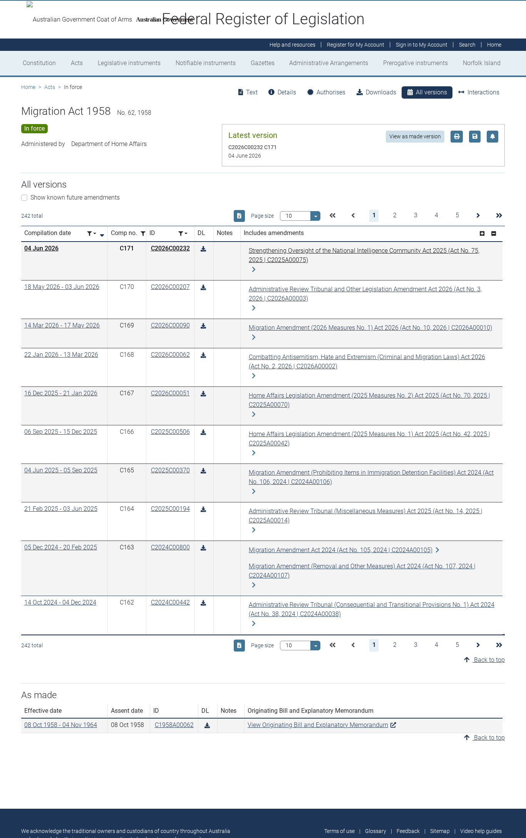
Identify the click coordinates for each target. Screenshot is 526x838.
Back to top (488, 659)
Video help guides (481, 831)
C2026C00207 (170, 287)
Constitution (39, 63)
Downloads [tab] (381, 92)
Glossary (375, 831)
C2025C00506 (170, 431)
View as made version (415, 136)
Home (28, 87)
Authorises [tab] (331, 92)
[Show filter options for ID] (183, 234)
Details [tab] (287, 92)
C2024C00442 (170, 602)
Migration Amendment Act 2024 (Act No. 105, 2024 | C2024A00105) (340, 550)
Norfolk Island (482, 63)
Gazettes (263, 63)
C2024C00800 (170, 547)
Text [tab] (252, 92)
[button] (332, 216)
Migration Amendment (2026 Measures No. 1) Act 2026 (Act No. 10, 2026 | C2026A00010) (370, 327)
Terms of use (339, 831)
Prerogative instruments (415, 63)
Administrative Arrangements (328, 63)
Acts (77, 63)
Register (355, 45)
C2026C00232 (170, 248)
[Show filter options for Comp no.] (145, 234)
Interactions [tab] (483, 92)
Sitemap (440, 831)
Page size (262, 216)
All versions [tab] (431, 92)
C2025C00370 (170, 470)
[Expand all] (482, 234)
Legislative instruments (129, 63)
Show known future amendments (75, 197)
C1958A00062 (174, 725)
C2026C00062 (170, 354)
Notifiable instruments (206, 63)
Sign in (421, 45)
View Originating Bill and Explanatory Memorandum (318, 725)
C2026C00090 (170, 325)
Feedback (408, 831)
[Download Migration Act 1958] (203, 249)
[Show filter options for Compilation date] (92, 234)
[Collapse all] (493, 234)
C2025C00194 (170, 508)
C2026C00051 (170, 393)
